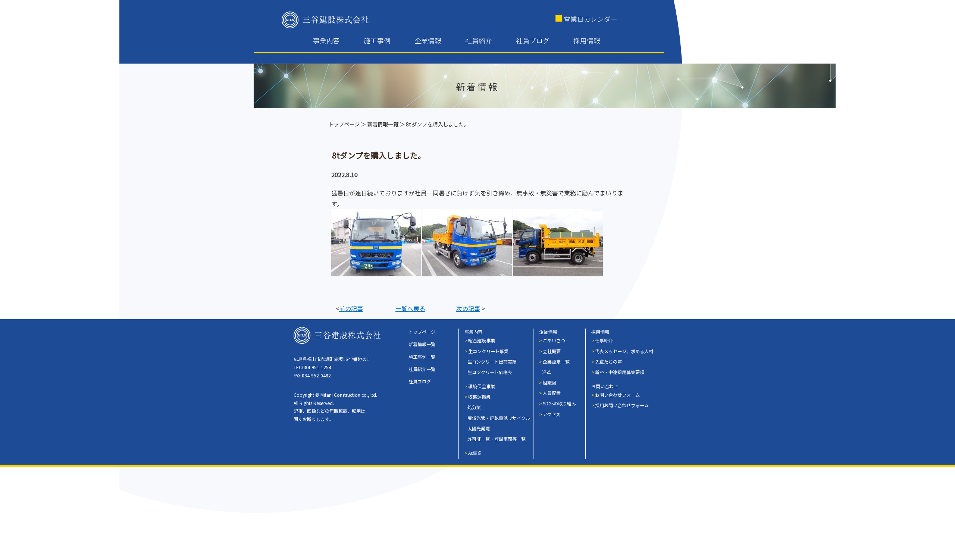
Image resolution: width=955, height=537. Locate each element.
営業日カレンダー (590, 18)
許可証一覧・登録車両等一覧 (496, 439)
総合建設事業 (481, 340)
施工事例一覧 (421, 357)
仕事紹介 (604, 340)
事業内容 (326, 40)
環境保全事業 (481, 386)
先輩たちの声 (608, 361)
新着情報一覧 (382, 124)
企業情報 (427, 40)
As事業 (475, 453)
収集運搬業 (479, 396)
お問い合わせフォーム (617, 395)
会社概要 (552, 351)
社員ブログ (532, 40)
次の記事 (468, 308)
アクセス (551, 414)
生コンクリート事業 (488, 351)
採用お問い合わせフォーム (622, 405)
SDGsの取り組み (559, 403)
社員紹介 (478, 40)
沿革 (546, 372)
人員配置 (552, 393)
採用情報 (586, 40)
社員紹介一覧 (421, 369)
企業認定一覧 (556, 361)
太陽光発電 (478, 428)
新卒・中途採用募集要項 (619, 372)
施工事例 (377, 40)
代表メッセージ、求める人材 (624, 351)
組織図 (549, 382)
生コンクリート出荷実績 (492, 361)
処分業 (474, 407)
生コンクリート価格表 (489, 372)
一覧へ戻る (410, 308)
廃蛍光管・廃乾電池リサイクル (498, 418)
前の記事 (351, 308)
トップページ (344, 124)
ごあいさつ (554, 340)
